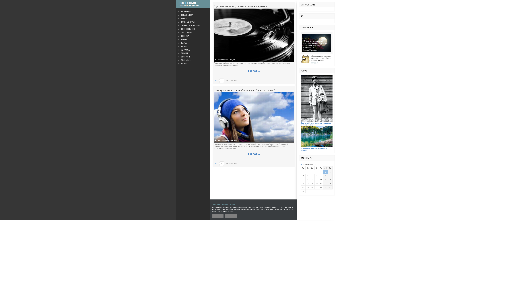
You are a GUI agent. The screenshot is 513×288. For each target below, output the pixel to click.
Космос (184, 39)
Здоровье (185, 50)
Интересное (186, 12)
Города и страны (188, 22)
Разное (184, 64)
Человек (184, 53)
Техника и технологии (191, 26)
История (185, 46)
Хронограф (186, 60)
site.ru (193, 4)
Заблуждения (187, 32)
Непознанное (187, 15)
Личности (185, 57)
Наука (184, 43)
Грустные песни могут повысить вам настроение (240, 6)
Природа (185, 36)
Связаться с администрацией (223, 204)
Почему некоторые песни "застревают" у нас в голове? (244, 90)
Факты (184, 19)
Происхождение (188, 29)
